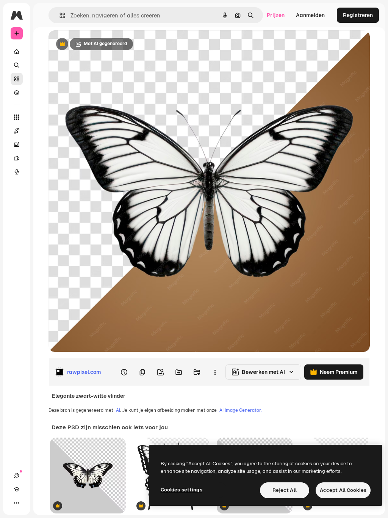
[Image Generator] (17, 144)
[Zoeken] (17, 65)
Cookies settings (181, 490)
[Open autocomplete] (59, 15)
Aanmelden (310, 15)
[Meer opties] (214, 372)
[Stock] (17, 79)
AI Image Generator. (240, 410)
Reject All (284, 490)
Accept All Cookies (343, 490)
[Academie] (17, 489)
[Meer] (17, 503)
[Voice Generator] (17, 172)
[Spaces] (17, 131)
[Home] (17, 52)
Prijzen (276, 15)
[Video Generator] (17, 158)
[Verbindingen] (17, 475)
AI (118, 410)
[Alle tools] (17, 117)
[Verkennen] (17, 92)
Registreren (358, 15)
